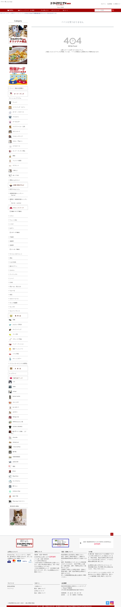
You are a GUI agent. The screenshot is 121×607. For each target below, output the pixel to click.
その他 (90, 551)
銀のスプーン (13, 266)
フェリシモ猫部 (16, 160)
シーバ (12, 278)
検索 (113, 10)
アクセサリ (15, 117)
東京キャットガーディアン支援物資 (20, 13)
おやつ (12, 228)
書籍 (13, 155)
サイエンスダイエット (16, 254)
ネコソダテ (15, 402)
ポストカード (15, 131)
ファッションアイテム (15, 98)
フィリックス (13, 274)
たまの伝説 (13, 262)
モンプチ (12, 307)
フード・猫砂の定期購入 (17, 88)
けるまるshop (15, 446)
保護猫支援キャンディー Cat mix (16, 194)
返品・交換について (67, 551)
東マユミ (14, 486)
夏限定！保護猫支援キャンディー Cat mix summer (18, 201)
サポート (37, 583)
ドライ (12, 216)
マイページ (56, 10)
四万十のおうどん (15, 189)
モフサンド (15, 165)
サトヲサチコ (15, 481)
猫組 (13, 466)
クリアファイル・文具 (18, 126)
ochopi (13, 391)
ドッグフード (12, 373)
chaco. (13, 471)
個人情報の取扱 (30, 603)
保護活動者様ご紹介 (52, 13)
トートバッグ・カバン (18, 107)
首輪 (13, 319)
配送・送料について (39, 588)
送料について (38, 551)
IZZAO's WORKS (16, 426)
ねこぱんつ (15, 407)
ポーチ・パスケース (17, 112)
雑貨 (33, 10)
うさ (13, 381)
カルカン (12, 270)
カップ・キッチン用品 (18, 151)
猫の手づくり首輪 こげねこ (18, 432)
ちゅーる (12, 290)
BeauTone (14, 476)
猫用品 (11, 10)
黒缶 (11, 258)
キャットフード (24, 10)
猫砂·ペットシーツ (17, 349)
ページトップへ (111, 534)
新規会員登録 (11, 586)
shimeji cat (15, 442)
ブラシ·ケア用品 (16, 339)
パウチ (12, 224)
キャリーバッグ (16, 329)
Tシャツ (14, 102)
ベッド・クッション (17, 344)
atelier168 (14, 461)
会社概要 (64, 583)
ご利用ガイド (117, 4)
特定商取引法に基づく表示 (73, 575)
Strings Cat (15, 417)
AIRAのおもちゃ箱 (17, 421)
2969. (13, 386)
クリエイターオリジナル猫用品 (18, 363)
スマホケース (15, 146)
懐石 (11, 294)
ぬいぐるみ (15, 175)
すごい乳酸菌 (13, 302)
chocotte (14, 437)
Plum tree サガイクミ (18, 501)
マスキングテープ (17, 136)
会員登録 (110, 4)
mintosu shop (15, 491)
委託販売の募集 (14, 506)
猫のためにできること (5, 13)
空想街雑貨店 (15, 456)
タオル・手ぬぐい (17, 141)
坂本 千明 (14, 496)
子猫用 (12, 237)
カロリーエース (14, 298)
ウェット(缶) (13, 220)
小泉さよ (14, 170)
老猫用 (12, 245)
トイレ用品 (15, 353)
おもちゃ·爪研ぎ (16, 324)
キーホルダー (15, 121)
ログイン (104, 4)
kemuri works (15, 396)
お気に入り (45, 10)
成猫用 (12, 241)
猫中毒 (13, 451)
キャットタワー (16, 358)
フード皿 (14, 334)
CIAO (11, 282)
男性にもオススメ (15, 180)
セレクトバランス (15, 311)
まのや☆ (14, 412)
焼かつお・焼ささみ (15, 286)
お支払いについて (13, 551)
